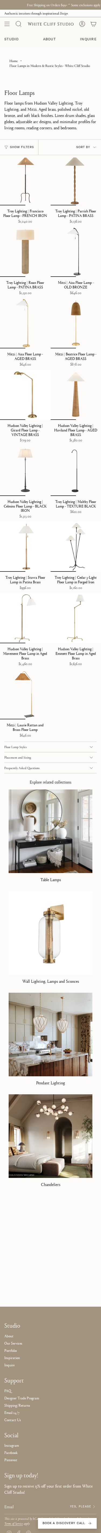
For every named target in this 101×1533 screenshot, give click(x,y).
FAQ (7, 1390)
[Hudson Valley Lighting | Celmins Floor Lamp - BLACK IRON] (25, 470)
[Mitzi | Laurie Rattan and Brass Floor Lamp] (25, 694)
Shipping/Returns (17, 1405)
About (8, 1335)
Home (13, 60)
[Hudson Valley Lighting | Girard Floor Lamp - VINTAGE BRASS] (25, 395)
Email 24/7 (11, 1412)
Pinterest (10, 1459)
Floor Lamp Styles (15, 747)
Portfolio (10, 1350)
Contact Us (12, 1419)
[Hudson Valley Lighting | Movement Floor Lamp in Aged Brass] (25, 618)
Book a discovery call (64, 1523)
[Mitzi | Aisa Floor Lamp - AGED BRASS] (25, 323)
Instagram (11, 1445)
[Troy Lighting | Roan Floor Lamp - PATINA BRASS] (25, 252)
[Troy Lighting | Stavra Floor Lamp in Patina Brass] (25, 546)
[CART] (93, 24)
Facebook (11, 1452)
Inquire (9, 1364)
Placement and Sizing (17, 757)
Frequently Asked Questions (22, 768)
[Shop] (7, 24)
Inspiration (12, 1357)
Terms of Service (13, 1523)
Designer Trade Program (21, 1397)
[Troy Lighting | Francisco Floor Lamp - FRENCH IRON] (25, 180)
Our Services (13, 1343)
